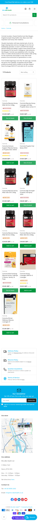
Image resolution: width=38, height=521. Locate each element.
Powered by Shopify (26, 507)
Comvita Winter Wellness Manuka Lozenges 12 (8, 320)
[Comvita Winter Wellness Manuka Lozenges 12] (10, 304)
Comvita (8, 28)
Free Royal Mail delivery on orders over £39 (19, 2)
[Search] (34, 15)
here (23, 379)
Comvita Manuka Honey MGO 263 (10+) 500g (27, 234)
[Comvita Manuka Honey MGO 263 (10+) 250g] (10, 177)
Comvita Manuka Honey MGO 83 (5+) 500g (10, 234)
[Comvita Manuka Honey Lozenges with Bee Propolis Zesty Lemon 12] (28, 89)
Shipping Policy (18, 353)
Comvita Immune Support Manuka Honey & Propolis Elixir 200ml (10, 148)
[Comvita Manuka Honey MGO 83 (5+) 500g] (10, 219)
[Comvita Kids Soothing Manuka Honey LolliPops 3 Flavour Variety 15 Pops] (10, 259)
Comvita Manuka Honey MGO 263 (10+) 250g (10, 191)
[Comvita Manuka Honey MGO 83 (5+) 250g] (10, 89)
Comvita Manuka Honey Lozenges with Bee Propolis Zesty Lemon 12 (28, 105)
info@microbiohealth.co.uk (14, 493)
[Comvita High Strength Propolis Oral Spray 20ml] (28, 177)
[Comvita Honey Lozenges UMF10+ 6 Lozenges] (28, 259)
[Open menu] (35, 9)
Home (3, 28)
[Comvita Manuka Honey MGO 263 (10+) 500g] (28, 219)
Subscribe (31, 400)
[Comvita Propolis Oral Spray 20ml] (28, 132)
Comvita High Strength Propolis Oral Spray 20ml (27, 192)
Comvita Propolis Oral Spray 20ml (27, 147)
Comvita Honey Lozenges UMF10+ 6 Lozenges (26, 275)
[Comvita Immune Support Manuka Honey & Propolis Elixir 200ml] (10, 132)
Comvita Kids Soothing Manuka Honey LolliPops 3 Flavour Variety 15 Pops (10, 276)
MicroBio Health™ (15, 507)
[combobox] (19, 15)
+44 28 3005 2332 (10, 489)
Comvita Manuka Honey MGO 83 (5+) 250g (10, 104)
